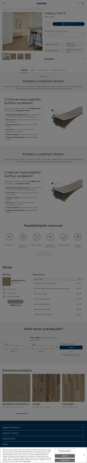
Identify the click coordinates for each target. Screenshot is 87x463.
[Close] (84, 455)
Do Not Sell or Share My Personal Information (64, 450)
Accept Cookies (64, 460)
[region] (43, 455)
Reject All (65, 456)
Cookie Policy (27, 461)
